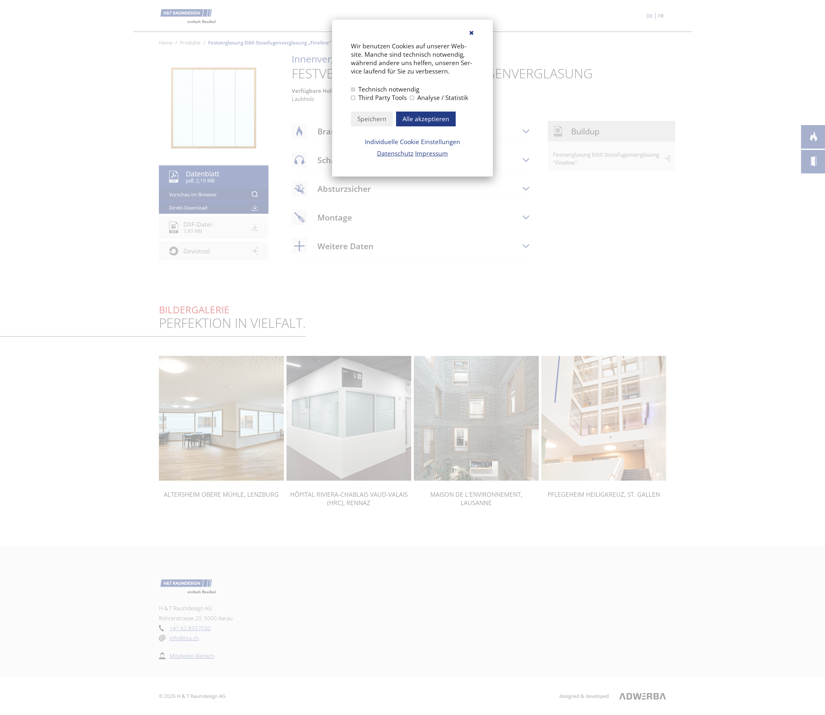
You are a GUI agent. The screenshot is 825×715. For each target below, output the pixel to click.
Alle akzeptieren (426, 119)
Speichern (371, 119)
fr (661, 16)
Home (165, 42)
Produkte (190, 42)
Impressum (431, 153)
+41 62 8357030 (190, 628)
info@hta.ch (184, 638)
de (649, 16)
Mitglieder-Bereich (192, 656)
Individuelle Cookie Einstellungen (412, 142)
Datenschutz (395, 153)
